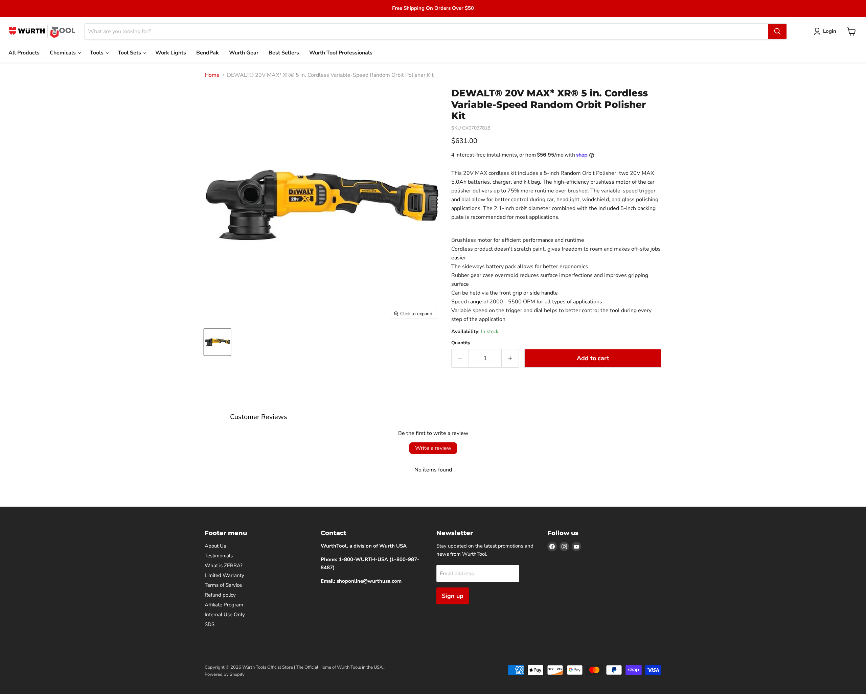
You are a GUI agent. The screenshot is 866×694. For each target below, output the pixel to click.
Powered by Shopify (225, 674)
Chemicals (63, 52)
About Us (215, 545)
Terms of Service (223, 585)
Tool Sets (130, 52)
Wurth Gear (243, 52)
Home (212, 75)
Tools (97, 52)
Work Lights (170, 52)
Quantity (460, 343)
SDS (209, 624)
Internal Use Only (225, 614)
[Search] (777, 31)
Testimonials (219, 555)
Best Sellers (284, 52)
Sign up (452, 596)
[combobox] (426, 31)
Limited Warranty (224, 575)
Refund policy (220, 595)
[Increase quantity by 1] (510, 358)
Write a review (433, 448)
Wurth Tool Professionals (340, 52)
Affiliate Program (224, 604)
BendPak (207, 52)
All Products (24, 52)
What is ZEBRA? (224, 565)
